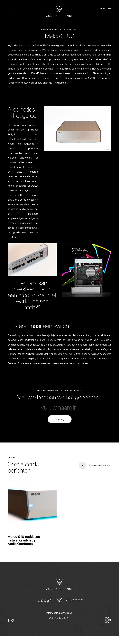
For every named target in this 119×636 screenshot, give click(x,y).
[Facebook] (8, 620)
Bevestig (59, 419)
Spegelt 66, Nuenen (59, 600)
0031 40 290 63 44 (59, 617)
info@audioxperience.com (59, 612)
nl (9, 9)
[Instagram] (12, 620)
